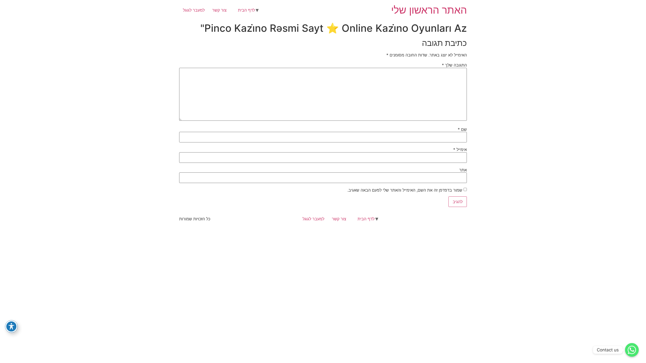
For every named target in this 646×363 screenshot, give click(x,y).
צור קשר (219, 10)
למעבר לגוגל (194, 10)
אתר (463, 170)
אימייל (460, 149)
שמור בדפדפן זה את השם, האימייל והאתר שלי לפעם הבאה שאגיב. (404, 190)
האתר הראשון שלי (429, 10)
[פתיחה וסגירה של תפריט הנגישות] (11, 326)
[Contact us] (632, 350)
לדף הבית (246, 10)
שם (462, 129)
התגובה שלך (454, 65)
